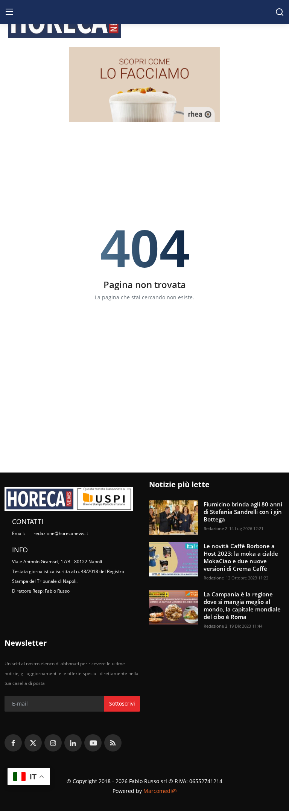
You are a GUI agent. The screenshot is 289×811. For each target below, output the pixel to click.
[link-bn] (144, 84)
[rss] (113, 743)
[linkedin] (73, 743)
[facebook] (13, 743)
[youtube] (93, 743)
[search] (279, 12)
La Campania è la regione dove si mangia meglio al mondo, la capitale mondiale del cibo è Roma (242, 605)
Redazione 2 (215, 528)
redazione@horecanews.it (60, 533)
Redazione (214, 578)
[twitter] (33, 743)
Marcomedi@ (160, 790)
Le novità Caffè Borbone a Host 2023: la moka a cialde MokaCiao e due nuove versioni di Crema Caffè (241, 557)
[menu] (9, 12)
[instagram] (53, 743)
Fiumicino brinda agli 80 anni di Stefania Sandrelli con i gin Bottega (243, 511)
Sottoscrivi (122, 703)
